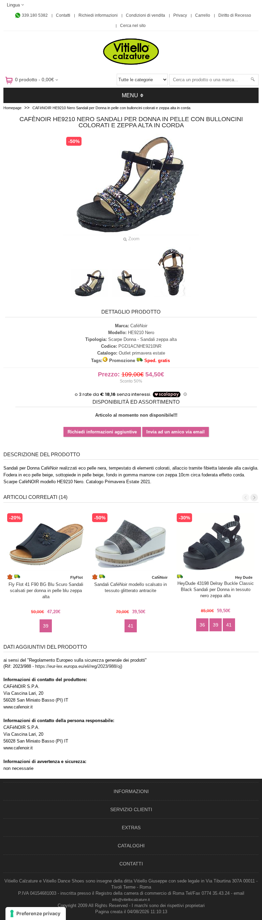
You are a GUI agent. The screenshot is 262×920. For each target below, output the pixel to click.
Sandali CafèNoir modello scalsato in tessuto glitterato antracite (130, 587)
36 (202, 625)
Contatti (63, 15)
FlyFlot (76, 577)
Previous (245, 497)
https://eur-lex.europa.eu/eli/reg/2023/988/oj (78, 666)
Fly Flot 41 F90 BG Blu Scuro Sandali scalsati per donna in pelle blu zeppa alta (46, 590)
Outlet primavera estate (142, 353)
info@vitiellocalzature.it (131, 899)
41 (130, 626)
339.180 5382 (34, 15)
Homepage (12, 108)
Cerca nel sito (133, 25)
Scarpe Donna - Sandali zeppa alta (142, 339)
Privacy (180, 15)
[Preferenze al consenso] (35, 913)
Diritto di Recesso (234, 15)
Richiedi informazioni (98, 15)
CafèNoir (138, 325)
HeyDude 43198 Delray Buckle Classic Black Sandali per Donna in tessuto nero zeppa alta (215, 589)
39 (45, 626)
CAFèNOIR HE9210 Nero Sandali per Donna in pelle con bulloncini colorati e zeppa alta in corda (111, 108)
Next (254, 497)
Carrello (202, 15)
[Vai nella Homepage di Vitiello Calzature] (131, 63)
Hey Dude (243, 577)
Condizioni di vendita (145, 15)
